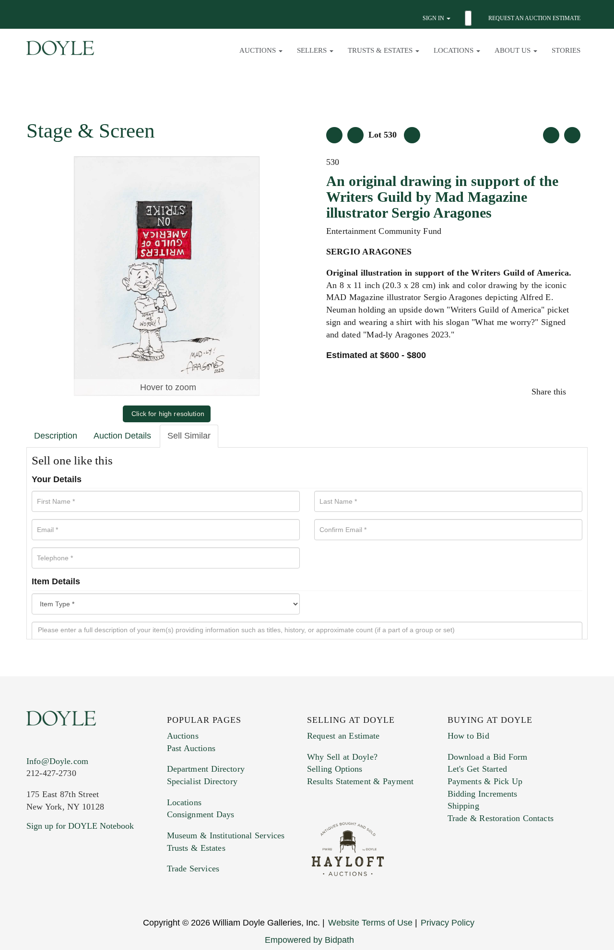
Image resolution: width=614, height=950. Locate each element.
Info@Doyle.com (57, 761)
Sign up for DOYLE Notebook (80, 826)
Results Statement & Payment (360, 781)
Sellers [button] (313, 50)
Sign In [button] (434, 18)
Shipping (463, 806)
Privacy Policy (447, 922)
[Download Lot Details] (551, 135)
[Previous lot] (355, 135)
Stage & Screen (90, 130)
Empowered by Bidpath (309, 940)
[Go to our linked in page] (32, 888)
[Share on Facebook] (572, 391)
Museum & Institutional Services (226, 835)
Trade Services (193, 868)
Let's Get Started (477, 769)
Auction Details (122, 435)
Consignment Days (201, 814)
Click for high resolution (167, 413)
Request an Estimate (343, 736)
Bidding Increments (483, 794)
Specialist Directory (202, 781)
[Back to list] (334, 135)
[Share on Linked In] (577, 391)
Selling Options (335, 769)
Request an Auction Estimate (534, 18)
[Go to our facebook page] (27, 888)
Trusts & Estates (196, 848)
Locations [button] (454, 50)
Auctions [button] (258, 50)
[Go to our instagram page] (579, 391)
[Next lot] (412, 135)
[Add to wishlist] (572, 135)
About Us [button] (513, 50)
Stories (566, 50)
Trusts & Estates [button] (381, 50)
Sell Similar (189, 435)
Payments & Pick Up (485, 781)
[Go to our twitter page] (30, 888)
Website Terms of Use (370, 922)
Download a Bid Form (488, 757)
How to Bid (468, 736)
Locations (184, 802)
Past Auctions (191, 748)
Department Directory (206, 769)
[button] (469, 18)
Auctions (183, 736)
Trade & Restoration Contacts (501, 818)
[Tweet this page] (574, 391)
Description (55, 435)
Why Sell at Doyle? (342, 757)
